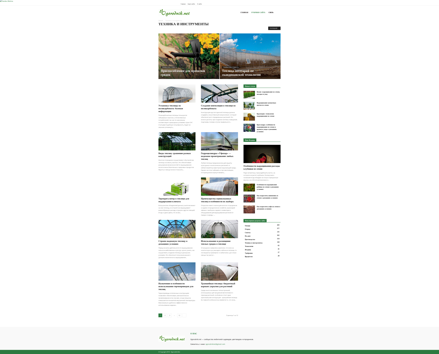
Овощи (191, 29)
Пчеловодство (218, 29)
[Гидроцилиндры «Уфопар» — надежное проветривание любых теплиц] (219, 141)
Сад (226, 29)
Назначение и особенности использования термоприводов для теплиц (175, 286)
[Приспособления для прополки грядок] (188, 59)
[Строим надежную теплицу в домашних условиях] (176, 229)
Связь (270, 12)
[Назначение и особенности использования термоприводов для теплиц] (176, 271)
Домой (160, 21)
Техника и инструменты (169, 67)
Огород (198, 29)
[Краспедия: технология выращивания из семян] (249, 117)
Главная (183, 4)
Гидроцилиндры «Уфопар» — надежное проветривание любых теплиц (217, 156)
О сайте (199, 4)
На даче (184, 29)
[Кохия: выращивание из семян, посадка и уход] (249, 95)
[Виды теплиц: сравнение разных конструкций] (176, 141)
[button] (278, 13)
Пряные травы (207, 29)
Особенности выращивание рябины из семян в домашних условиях (268, 187)
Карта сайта (191, 4)
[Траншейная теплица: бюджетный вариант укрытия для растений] (219, 271)
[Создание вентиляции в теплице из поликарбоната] (219, 93)
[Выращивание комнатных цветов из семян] (249, 106)
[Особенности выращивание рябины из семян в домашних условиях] (249, 187)
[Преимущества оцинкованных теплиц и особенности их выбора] (219, 186)
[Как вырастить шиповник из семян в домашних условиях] (249, 198)
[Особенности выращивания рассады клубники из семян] (262, 154)
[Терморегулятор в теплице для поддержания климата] (176, 186)
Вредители (176, 29)
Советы (232, 29)
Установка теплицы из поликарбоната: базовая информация (170, 108)
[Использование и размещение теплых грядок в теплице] (219, 229)
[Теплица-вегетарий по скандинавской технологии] (250, 57)
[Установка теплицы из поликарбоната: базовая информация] (176, 93)
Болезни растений (165, 29)
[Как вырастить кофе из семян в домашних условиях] (249, 209)
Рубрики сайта (258, 12)
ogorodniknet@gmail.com (215, 344)
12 (179, 315)
